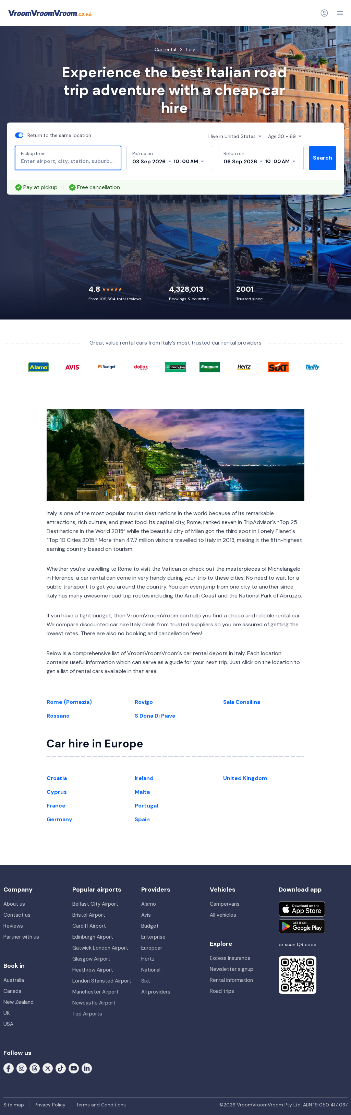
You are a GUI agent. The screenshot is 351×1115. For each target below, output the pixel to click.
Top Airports (87, 1013)
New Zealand (18, 1002)
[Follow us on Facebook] (8, 1068)
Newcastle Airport (94, 1002)
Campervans (225, 904)
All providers (155, 991)
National (150, 969)
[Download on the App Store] (302, 909)
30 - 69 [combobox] (282, 136)
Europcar (151, 947)
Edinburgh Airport (92, 936)
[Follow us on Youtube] (74, 1068)
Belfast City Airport (95, 904)
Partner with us (21, 936)
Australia (13, 980)
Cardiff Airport (89, 925)
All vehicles (223, 914)
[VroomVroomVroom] (50, 13)
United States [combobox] (232, 136)
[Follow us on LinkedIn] (87, 1068)
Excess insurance (230, 958)
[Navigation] (340, 13)
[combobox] (68, 161)
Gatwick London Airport (100, 947)
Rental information (231, 980)
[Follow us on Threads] (34, 1068)
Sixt (145, 980)
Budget (150, 925)
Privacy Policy (50, 1105)
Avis (146, 914)
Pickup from (33, 153)
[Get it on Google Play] (302, 926)
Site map (13, 1105)
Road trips (222, 991)
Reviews (13, 925)
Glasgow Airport (91, 958)
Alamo (148, 904)
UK (6, 1013)
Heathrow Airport (92, 969)
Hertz (148, 958)
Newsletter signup (231, 969)
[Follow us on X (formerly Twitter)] (48, 1068)
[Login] (324, 13)
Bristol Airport (88, 914)
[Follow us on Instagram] (21, 1068)
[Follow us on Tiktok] (61, 1068)
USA (8, 1024)
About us (14, 904)
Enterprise (153, 936)
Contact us (17, 914)
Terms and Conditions (101, 1105)
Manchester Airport (95, 991)
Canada (12, 991)
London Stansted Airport (101, 980)
